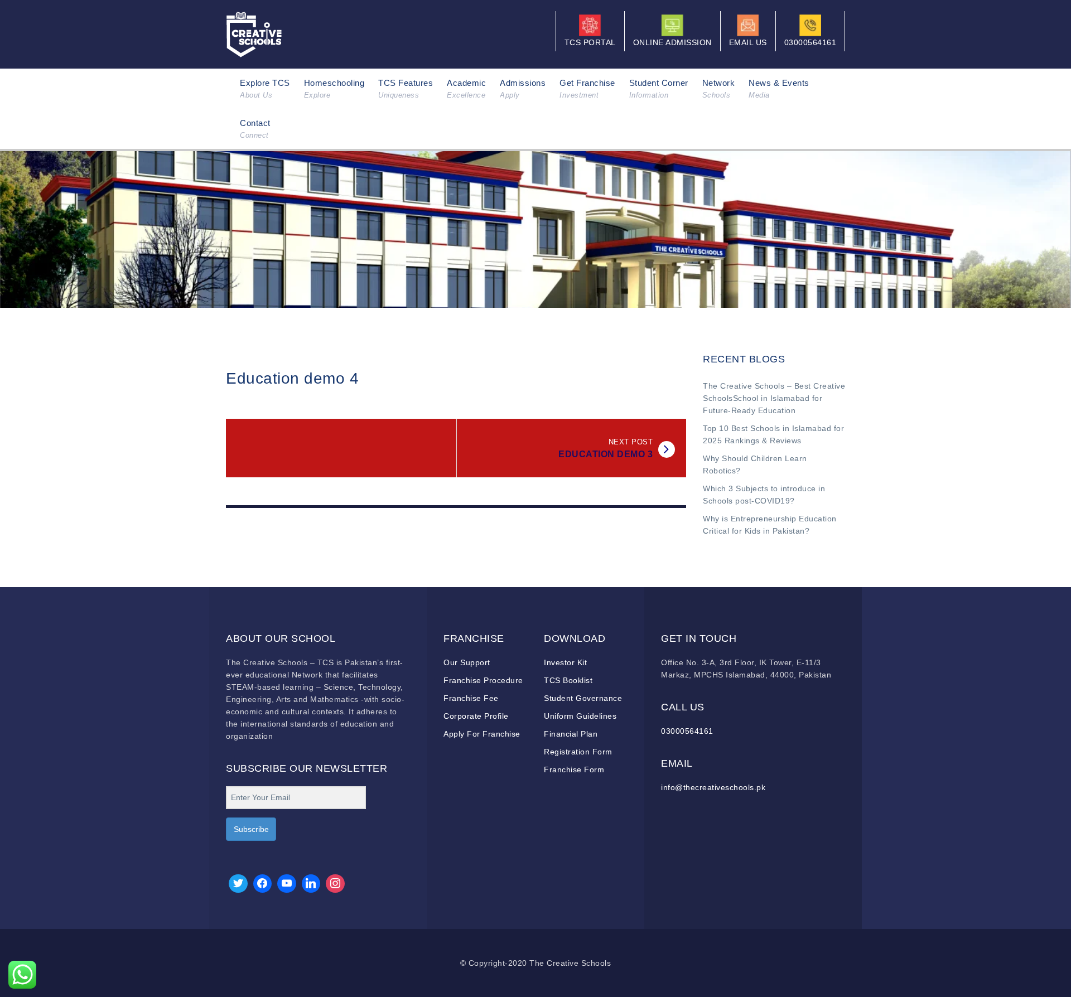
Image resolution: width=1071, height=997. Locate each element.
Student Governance (583, 698)
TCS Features (405, 88)
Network (718, 88)
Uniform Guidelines (580, 716)
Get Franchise (587, 88)
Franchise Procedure (483, 680)
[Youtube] (286, 884)
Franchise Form (574, 769)
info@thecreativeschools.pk (713, 787)
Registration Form (578, 751)
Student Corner (658, 88)
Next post (631, 442)
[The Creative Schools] (254, 33)
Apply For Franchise (481, 733)
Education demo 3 (605, 454)
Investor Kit (565, 662)
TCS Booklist (568, 680)
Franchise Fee (471, 698)
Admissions (523, 88)
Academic (466, 88)
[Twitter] (238, 884)
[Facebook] (262, 884)
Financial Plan (570, 733)
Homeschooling (334, 88)
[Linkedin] (311, 884)
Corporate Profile (476, 716)
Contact (255, 128)
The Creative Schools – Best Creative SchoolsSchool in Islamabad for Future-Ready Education (774, 398)
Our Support (466, 662)
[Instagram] (335, 884)
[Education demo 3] (666, 449)
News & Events (779, 88)
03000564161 (687, 731)
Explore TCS (265, 88)
